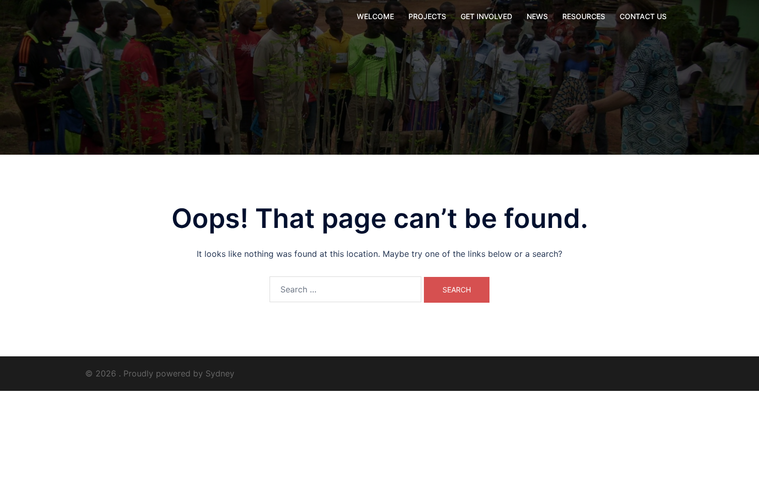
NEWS (537, 16)
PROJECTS (427, 16)
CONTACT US (643, 16)
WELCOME (375, 16)
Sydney (219, 373)
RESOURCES (583, 16)
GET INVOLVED (486, 16)
